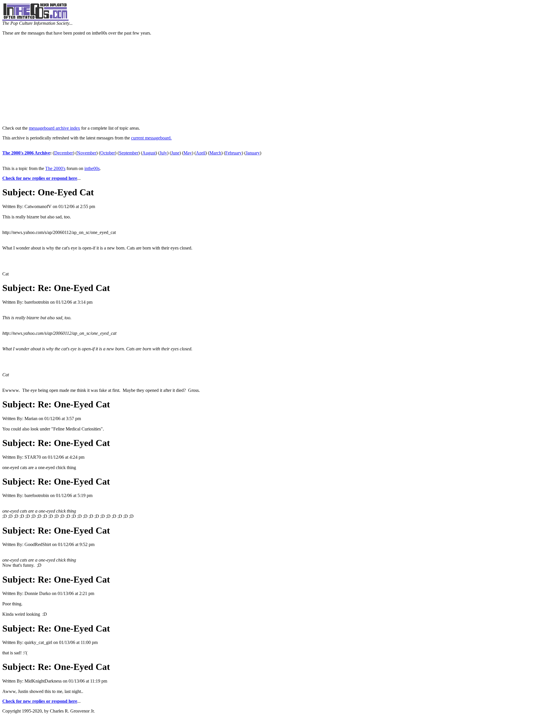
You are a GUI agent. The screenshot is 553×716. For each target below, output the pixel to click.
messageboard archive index (54, 128)
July (163, 152)
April (200, 152)
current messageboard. (151, 137)
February (233, 152)
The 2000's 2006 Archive (26, 152)
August (149, 152)
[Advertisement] (276, 80)
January (253, 152)
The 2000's (55, 168)
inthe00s (92, 168)
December (63, 152)
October (107, 152)
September (128, 152)
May (187, 152)
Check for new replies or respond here (39, 178)
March (215, 152)
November (86, 152)
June (175, 152)
